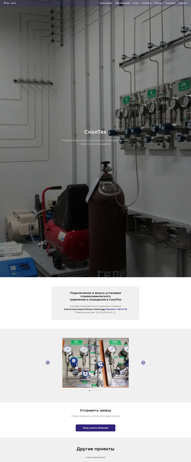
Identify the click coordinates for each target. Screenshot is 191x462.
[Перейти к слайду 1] (89, 390)
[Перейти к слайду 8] (101, 390)
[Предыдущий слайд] (48, 363)
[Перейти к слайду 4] (94, 390)
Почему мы (146, 3)
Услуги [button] (136, 3)
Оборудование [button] (105, 3)
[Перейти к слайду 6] (98, 390)
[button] (95, 427)
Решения (158, 3)
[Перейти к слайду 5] (96, 390)
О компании (170, 3)
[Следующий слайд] (143, 363)
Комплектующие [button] (122, 3)
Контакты (182, 3)
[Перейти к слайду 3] (92, 390)
